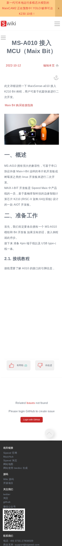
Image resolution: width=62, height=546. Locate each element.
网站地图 (8, 464)
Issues (31, 402)
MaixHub (8, 456)
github (7, 502)
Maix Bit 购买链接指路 (19, 105)
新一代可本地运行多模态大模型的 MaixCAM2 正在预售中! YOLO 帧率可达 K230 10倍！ (27, 8)
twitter (6, 494)
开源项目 (8, 483)
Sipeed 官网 (10, 452)
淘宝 (5, 498)
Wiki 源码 (8, 479)
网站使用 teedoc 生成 (15, 468)
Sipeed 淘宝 (10, 460)
